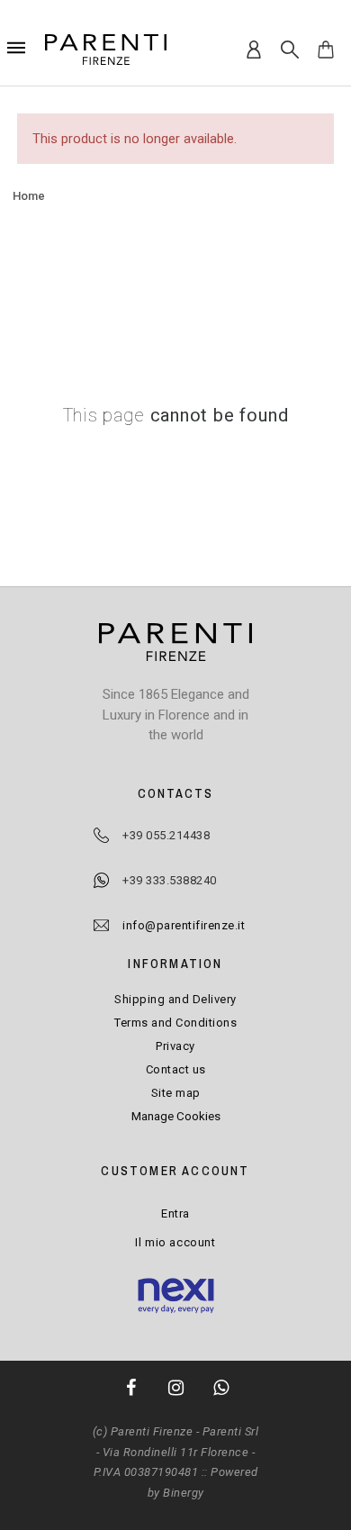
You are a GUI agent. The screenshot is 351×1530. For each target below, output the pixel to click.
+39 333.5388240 (169, 880)
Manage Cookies (175, 1116)
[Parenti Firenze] (105, 50)
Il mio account (175, 1242)
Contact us (176, 1069)
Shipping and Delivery (175, 999)
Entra (175, 1213)
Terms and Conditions (175, 1022)
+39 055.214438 (166, 835)
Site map (176, 1093)
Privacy (175, 1046)
